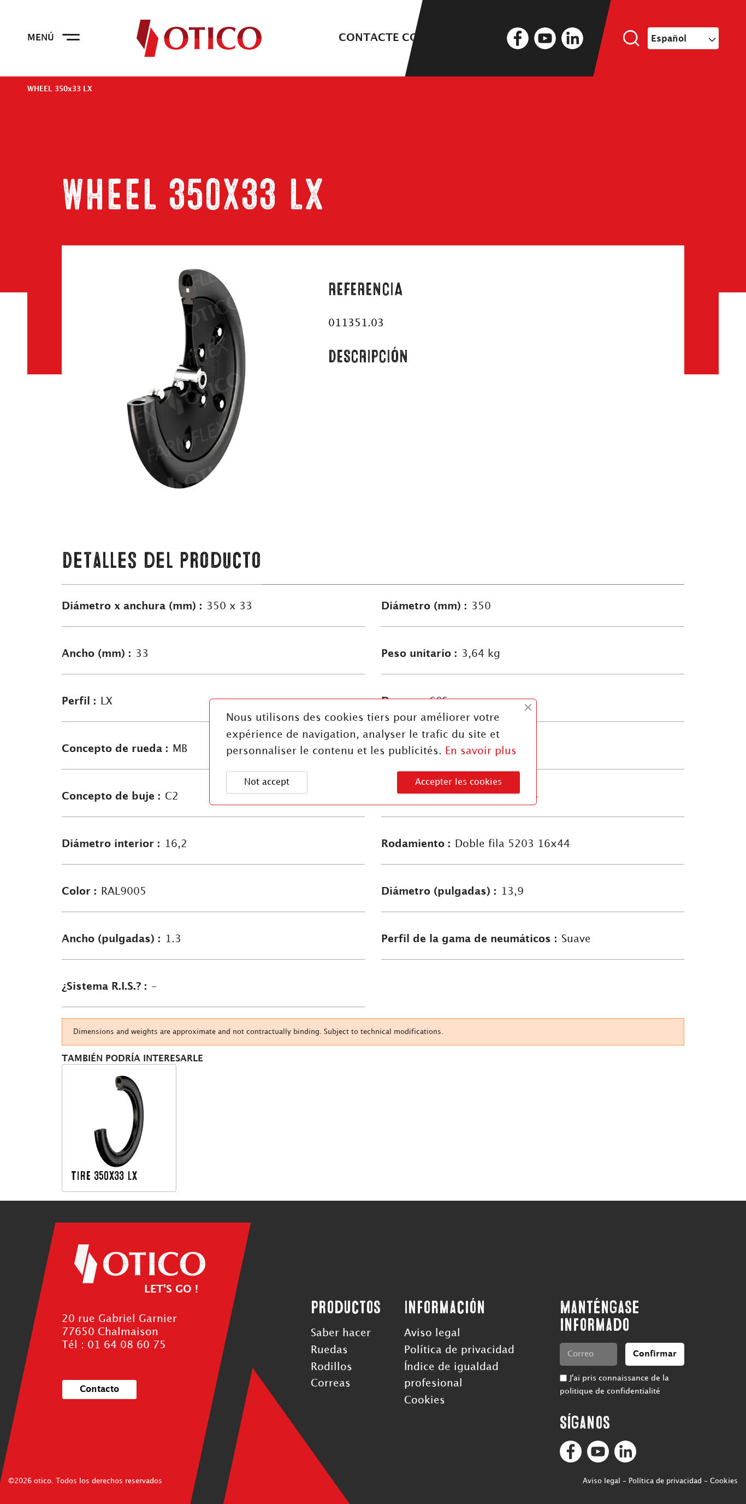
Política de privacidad (459, 1350)
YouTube (545, 38)
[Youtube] (598, 1451)
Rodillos (331, 1367)
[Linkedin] (625, 1451)
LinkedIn (572, 38)
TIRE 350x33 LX (104, 1175)
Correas (331, 1383)
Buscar (631, 38)
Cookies (424, 1400)
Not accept (266, 782)
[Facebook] (571, 1451)
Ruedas (329, 1350)
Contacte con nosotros (414, 38)
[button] (99, 1389)
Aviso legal (432, 1333)
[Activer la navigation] (71, 38)
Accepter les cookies (458, 782)
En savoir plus (481, 751)
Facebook (518, 38)
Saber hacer (341, 1333)
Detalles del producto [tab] (162, 560)
